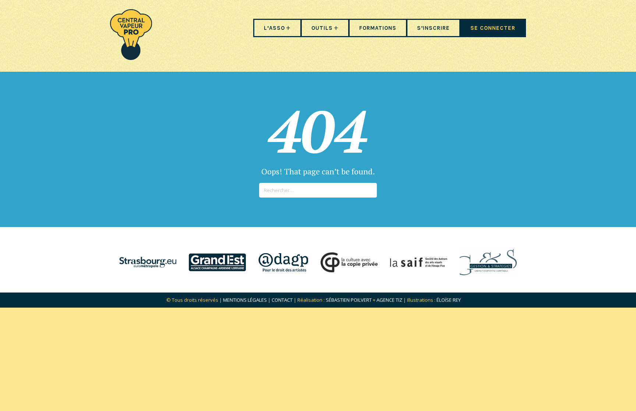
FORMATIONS (377, 28)
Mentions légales (245, 300)
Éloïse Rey (449, 300)
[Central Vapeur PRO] (131, 57)
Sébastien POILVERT (349, 300)
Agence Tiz (389, 300)
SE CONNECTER (492, 28)
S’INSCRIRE (433, 28)
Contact (282, 300)
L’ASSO (274, 28)
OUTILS (322, 28)
